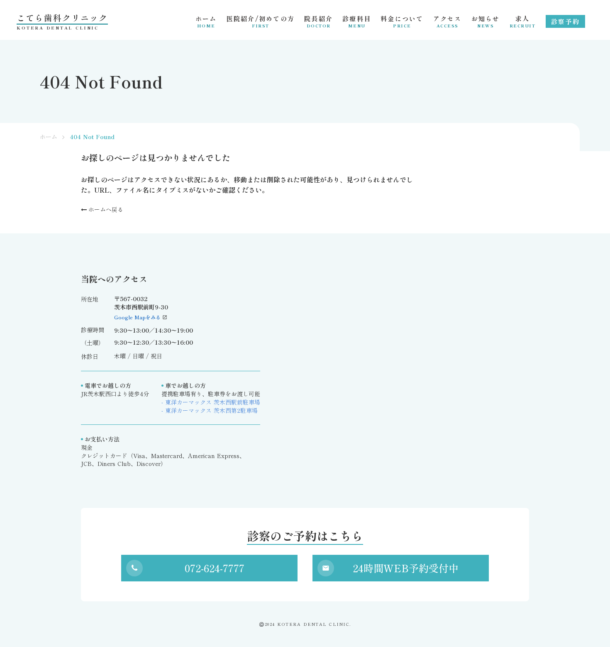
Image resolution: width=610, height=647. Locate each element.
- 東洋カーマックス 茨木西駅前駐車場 (210, 402)
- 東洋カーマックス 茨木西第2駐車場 (209, 410)
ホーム (48, 137)
